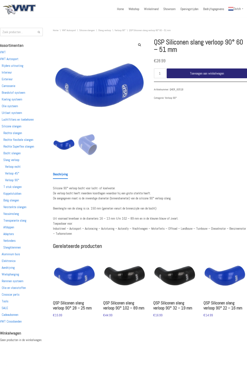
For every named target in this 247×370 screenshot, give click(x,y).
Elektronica (8, 261)
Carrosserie (8, 86)
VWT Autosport (9, 59)
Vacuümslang (11, 214)
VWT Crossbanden (11, 321)
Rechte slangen (12, 133)
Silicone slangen (11, 126)
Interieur (7, 72)
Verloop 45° (12, 173)
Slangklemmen (12, 247)
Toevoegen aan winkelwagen (207, 73)
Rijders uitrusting (12, 65)
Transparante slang (14, 220)
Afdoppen (8, 227)
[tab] (60, 174)
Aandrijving (8, 267)
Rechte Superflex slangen (18, 146)
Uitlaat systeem (12, 113)
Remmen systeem (12, 281)
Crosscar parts (10, 294)
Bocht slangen (12, 153)
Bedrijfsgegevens (213, 9)
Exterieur (7, 79)
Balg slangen (11, 200)
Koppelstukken (12, 193)
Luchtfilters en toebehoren (18, 119)
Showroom (169, 9)
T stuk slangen (12, 187)
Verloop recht (13, 166)
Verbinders (9, 240)
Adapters (8, 234)
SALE (5, 308)
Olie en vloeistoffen (14, 288)
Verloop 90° (12, 180)
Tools (5, 301)
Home (120, 9)
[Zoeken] (39, 32)
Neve (6, 365)
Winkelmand (151, 9)
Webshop (134, 9)
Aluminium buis (11, 254)
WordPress (46, 365)
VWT (3, 52)
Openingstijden (189, 9)
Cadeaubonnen (10, 314)
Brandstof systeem (13, 92)
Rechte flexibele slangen (18, 139)
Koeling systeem (12, 99)
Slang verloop (11, 160)
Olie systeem (10, 106)
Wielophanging (10, 274)
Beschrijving (60, 174)
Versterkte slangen (14, 207)
